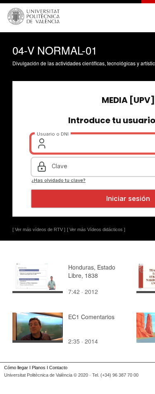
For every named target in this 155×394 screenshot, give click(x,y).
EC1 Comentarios (91, 317)
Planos (38, 367)
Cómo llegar (16, 367)
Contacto (58, 367)
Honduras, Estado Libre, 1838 (91, 271)
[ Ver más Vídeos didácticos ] (96, 229)
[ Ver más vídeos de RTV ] (38, 229)
